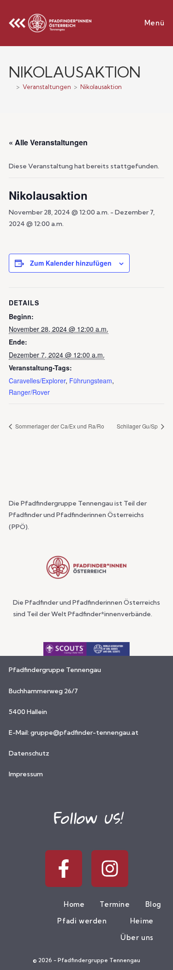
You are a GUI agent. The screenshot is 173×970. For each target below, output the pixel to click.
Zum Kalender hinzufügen (71, 263)
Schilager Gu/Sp (138, 426)
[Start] (11, 86)
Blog (153, 904)
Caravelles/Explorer (37, 380)
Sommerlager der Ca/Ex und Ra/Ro (59, 426)
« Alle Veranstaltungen (48, 142)
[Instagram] (109, 868)
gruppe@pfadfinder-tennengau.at (84, 732)
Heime (143, 920)
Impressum (26, 774)
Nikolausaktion (101, 86)
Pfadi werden (83, 920)
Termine (115, 904)
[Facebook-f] (63, 868)
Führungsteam (90, 380)
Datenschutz (29, 753)
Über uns (137, 937)
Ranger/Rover (29, 392)
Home (74, 904)
